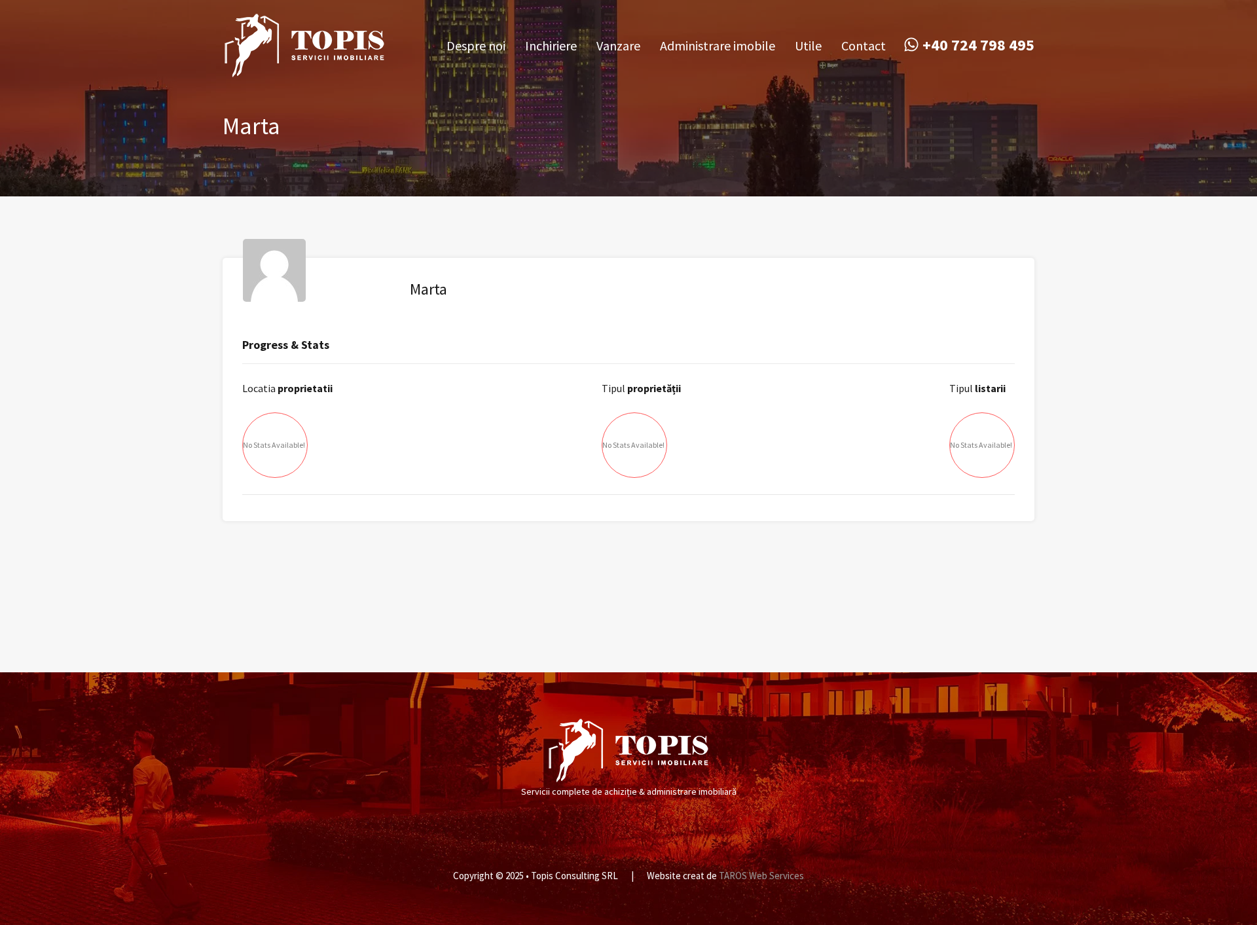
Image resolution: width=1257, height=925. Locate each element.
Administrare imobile (717, 45)
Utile (808, 45)
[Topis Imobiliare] (304, 71)
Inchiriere (551, 45)
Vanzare (618, 45)
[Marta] (274, 295)
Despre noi (475, 45)
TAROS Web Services (761, 875)
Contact (863, 45)
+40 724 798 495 (978, 45)
